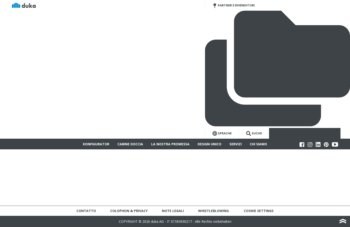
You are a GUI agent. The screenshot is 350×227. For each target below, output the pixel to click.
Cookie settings (259, 210)
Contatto (86, 210)
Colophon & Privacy (129, 210)
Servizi (236, 144)
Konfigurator (96, 144)
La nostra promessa (170, 144)
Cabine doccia (130, 144)
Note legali (173, 210)
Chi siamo (258, 144)
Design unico (209, 144)
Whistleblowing (213, 210)
